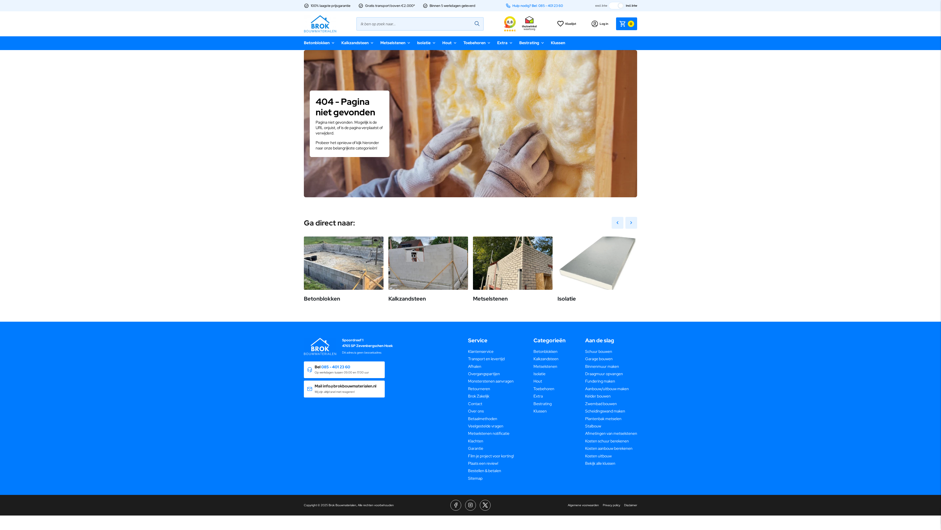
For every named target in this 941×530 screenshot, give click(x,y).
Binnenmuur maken (602, 366)
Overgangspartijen (484, 373)
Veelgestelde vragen (485, 426)
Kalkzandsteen (355, 42)
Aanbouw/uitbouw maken (607, 388)
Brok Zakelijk (478, 396)
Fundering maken (600, 381)
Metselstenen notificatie (488, 433)
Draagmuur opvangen (604, 373)
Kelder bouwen (598, 396)
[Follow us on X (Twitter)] (485, 505)
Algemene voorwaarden (583, 505)
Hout (447, 42)
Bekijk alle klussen (600, 463)
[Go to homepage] (320, 23)
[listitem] (470, 143)
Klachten (475, 441)
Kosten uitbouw (598, 456)
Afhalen (474, 366)
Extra (502, 42)
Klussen (558, 42)
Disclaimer (630, 505)
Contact (475, 403)
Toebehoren (474, 42)
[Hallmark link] (529, 24)
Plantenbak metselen (603, 418)
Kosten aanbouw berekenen (608, 448)
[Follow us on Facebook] (455, 505)
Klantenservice (481, 351)
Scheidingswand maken (605, 411)
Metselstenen (392, 42)
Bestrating (529, 42)
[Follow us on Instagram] (470, 505)
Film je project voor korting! (491, 456)
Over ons (476, 411)
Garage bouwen (599, 358)
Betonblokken (317, 42)
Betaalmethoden (482, 418)
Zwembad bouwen (601, 403)
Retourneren (479, 388)
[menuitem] (491, 351)
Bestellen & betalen (484, 470)
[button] (344, 369)
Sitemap (475, 478)
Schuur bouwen (598, 351)
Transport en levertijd (486, 358)
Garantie (475, 448)
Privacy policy (611, 505)
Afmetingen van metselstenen (611, 433)
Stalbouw (593, 426)
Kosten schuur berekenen (607, 441)
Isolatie (424, 42)
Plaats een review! (483, 463)
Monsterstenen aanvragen (491, 381)
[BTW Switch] (616, 5)
